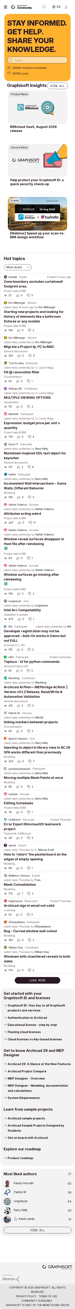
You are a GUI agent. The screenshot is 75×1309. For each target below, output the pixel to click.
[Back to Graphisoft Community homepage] (22, 6)
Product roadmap (20, 1158)
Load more (37, 980)
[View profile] (5, 277)
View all (57, 86)
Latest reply (11, 307)
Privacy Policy (26, 1296)
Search (44, 7)
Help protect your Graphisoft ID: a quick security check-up (37, 182)
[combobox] (37, 60)
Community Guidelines (36, 1300)
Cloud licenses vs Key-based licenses (35, 1039)
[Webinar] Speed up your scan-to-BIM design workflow (37, 235)
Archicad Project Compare (27, 1071)
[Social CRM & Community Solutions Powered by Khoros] (11, 1278)
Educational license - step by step (32, 1025)
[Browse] (6, 7)
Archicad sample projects (26, 1118)
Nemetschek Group (56, 1305)
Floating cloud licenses (24, 1032)
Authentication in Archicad (27, 1017)
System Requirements (24, 1098)
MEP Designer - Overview (26, 1078)
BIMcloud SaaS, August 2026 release (33, 129)
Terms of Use (48, 1296)
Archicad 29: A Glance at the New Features (39, 1064)
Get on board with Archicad (28, 1138)
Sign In (67, 7)
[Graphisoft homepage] (57, 1268)
